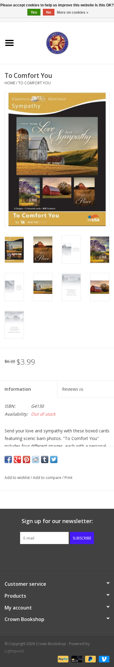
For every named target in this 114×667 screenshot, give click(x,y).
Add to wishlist (17, 477)
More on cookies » (72, 12)
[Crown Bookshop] (66, 42)
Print (68, 477)
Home (10, 83)
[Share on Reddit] (35, 459)
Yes (34, 12)
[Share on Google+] (17, 459)
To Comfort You (34, 83)
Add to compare (47, 477)
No (48, 12)
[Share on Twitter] (53, 459)
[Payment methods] (62, 658)
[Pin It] (26, 459)
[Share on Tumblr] (44, 459)
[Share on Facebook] (8, 459)
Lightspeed (14, 651)
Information (18, 389)
